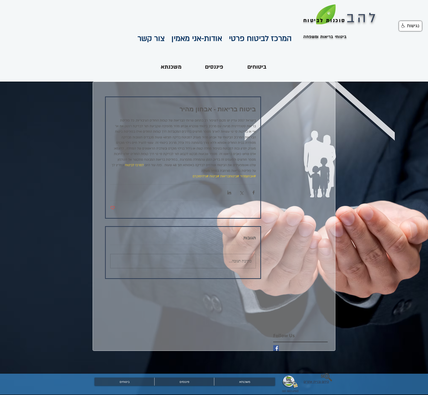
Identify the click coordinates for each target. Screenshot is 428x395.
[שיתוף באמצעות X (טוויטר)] (241, 192)
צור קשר (151, 38)
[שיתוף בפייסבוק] (253, 192)
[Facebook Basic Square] (276, 348)
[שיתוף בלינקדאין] (229, 192)
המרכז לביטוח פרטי (257, 38)
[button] (410, 26)
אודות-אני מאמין (193, 38)
